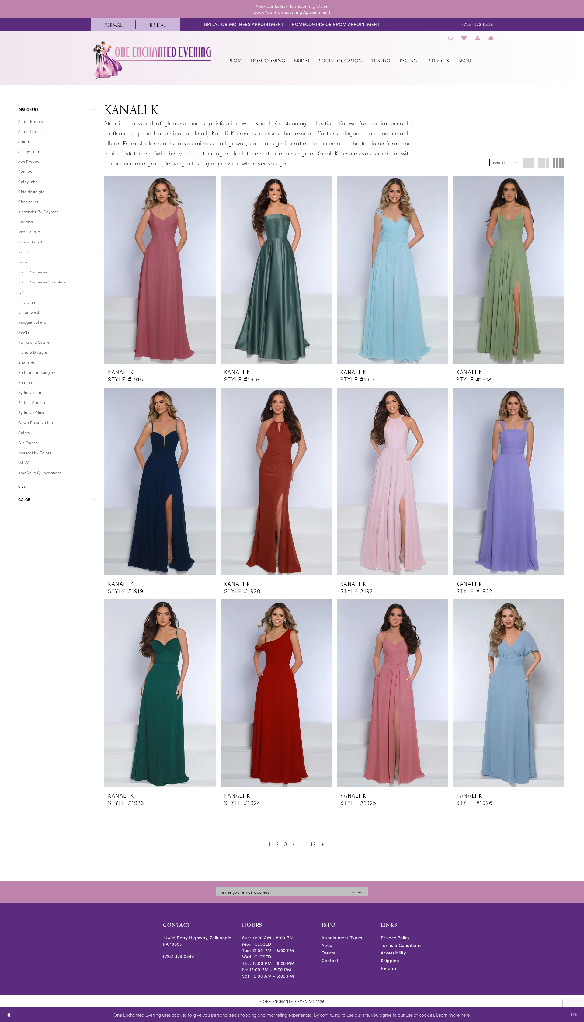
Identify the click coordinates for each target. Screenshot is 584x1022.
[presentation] (160, 269)
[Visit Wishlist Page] (464, 38)
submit (359, 892)
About (328, 945)
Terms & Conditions (401, 945)
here (465, 1014)
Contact (330, 960)
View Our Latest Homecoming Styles (292, 6)
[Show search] (450, 38)
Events (328, 953)
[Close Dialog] (9, 1015)
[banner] (153, 60)
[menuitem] (113, 24)
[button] (477, 38)
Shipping (390, 960)
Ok (574, 1014)
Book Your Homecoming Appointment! (292, 12)
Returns (389, 968)
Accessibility (393, 953)
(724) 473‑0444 (178, 956)
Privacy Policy (395, 937)
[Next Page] (322, 843)
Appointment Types (342, 937)
